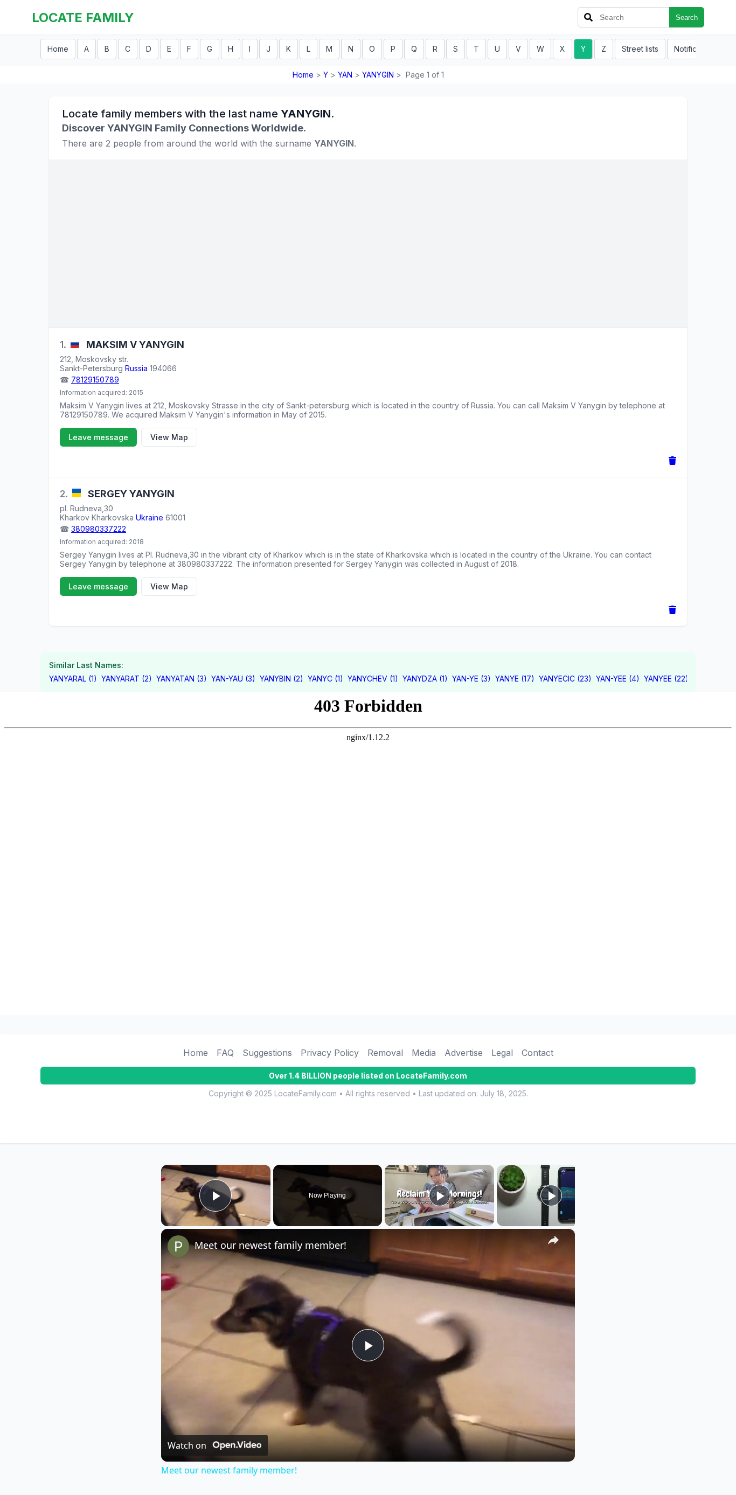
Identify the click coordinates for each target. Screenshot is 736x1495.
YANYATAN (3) (181, 678)
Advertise (464, 1052)
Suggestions (267, 1052)
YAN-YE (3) (471, 678)
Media (424, 1052)
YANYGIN (378, 74)
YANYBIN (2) (281, 678)
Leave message (98, 437)
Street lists (640, 48)
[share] (553, 1240)
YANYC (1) (325, 678)
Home (57, 48)
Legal (502, 1052)
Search (687, 17)
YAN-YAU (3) (233, 678)
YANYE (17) (514, 678)
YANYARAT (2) (126, 678)
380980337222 (98, 528)
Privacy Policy (330, 1052)
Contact (537, 1052)
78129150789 (95, 379)
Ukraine (149, 517)
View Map (169, 437)
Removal (385, 1052)
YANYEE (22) (666, 678)
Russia (136, 368)
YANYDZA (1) (425, 678)
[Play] (439, 1195)
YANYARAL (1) (73, 678)
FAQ (225, 1052)
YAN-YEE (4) (618, 678)
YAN (345, 74)
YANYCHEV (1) (373, 678)
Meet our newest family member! (270, 1245)
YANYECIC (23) (565, 678)
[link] (178, 1246)
